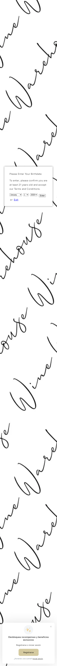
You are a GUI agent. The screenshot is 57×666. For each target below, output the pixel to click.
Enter (42, 196)
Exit (16, 199)
